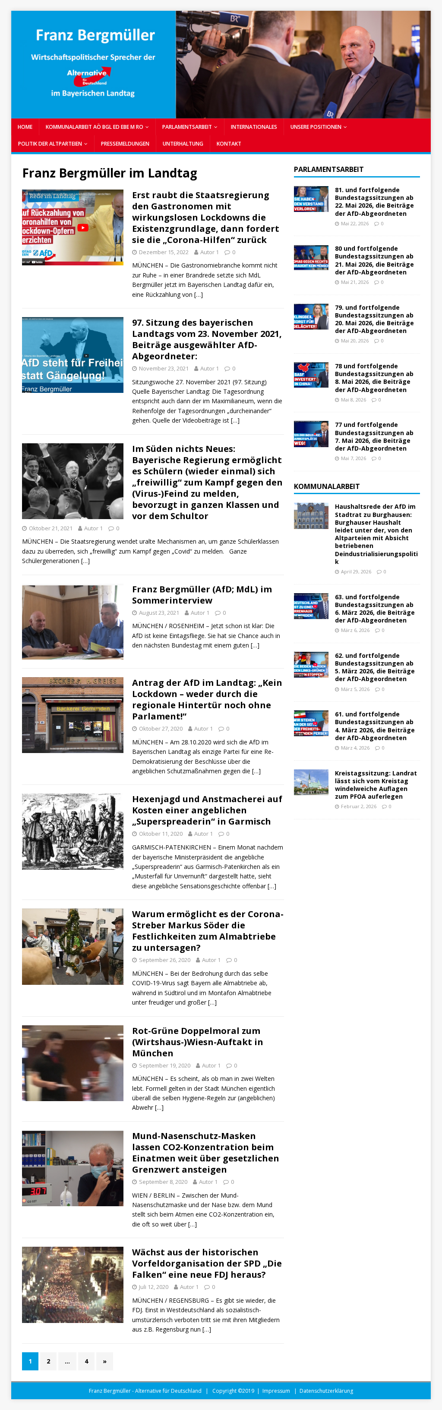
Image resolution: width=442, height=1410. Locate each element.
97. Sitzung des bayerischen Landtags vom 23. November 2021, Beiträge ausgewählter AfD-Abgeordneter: (207, 339)
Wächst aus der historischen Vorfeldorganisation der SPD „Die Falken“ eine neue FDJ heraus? (207, 1263)
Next (420, 62)
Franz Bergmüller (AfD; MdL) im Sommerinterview (202, 594)
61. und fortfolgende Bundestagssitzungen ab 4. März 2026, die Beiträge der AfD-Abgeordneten (375, 726)
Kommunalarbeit (327, 486)
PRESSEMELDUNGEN (125, 143)
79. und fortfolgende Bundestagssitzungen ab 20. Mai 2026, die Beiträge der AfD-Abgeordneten (374, 319)
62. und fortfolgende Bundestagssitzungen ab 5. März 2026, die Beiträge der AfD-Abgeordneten (375, 667)
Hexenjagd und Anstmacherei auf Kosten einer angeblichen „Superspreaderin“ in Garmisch (207, 810)
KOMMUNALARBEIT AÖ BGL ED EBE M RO (94, 127)
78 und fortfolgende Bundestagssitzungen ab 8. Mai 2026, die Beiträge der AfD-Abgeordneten (374, 378)
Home (25, 127)
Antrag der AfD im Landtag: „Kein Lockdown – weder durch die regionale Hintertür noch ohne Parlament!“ (207, 699)
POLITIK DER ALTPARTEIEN (50, 143)
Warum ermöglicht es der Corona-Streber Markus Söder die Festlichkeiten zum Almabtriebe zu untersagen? (208, 930)
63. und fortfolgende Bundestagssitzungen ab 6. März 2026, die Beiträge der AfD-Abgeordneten (375, 609)
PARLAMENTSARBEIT (187, 127)
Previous (22, 62)
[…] (198, 294)
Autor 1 (209, 252)
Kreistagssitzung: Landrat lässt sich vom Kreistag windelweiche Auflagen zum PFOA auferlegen (376, 785)
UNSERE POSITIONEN (315, 127)
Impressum (276, 1390)
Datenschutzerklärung (326, 1390)
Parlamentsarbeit (329, 169)
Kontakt (229, 143)
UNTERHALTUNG (183, 143)
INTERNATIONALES (254, 127)
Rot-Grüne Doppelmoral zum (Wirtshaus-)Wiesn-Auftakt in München (197, 1042)
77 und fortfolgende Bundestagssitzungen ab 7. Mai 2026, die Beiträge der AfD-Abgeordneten (374, 436)
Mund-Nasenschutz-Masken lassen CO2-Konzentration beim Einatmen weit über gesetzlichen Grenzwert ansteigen (205, 1152)
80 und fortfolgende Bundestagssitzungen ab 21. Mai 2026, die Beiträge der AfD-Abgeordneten (374, 260)
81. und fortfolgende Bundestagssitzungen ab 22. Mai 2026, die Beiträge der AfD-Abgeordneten (374, 202)
